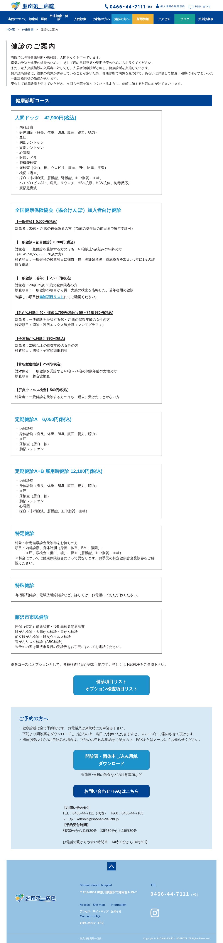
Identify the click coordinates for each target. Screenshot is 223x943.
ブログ (184, 19)
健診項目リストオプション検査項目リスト (111, 685)
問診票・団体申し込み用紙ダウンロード (111, 760)
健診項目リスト (51, 297)
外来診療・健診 (59, 17)
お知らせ (116, 911)
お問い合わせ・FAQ (91, 922)
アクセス (164, 19)
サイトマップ (100, 911)
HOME (11, 29)
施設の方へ (122, 19)
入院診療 (80, 19)
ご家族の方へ (101, 19)
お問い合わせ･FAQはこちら (111, 791)
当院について (17, 19)
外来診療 (28, 29)
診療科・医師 (38, 19)
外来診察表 (205, 19)
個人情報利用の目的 (90, 938)
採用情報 (143, 19)
